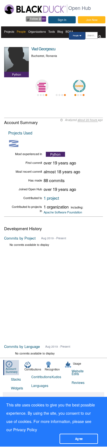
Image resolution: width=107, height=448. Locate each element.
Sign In (62, 19)
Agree (79, 438)
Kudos (56, 376)
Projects (9, 32)
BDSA (69, 32)
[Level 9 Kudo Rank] (79, 86)
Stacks (16, 379)
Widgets (17, 388)
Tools (51, 32)
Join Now (92, 19)
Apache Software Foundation (63, 212)
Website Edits (78, 372)
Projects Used (20, 133)
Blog (60, 32)
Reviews (78, 382)
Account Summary (12, 370)
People (21, 32)
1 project (51, 198)
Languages (38, 385)
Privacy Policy (25, 429)
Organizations (37, 32)
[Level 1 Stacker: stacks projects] (42, 86)
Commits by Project (20, 238)
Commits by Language (22, 346)
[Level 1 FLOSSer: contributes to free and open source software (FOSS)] (60, 86)
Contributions (38, 376)
